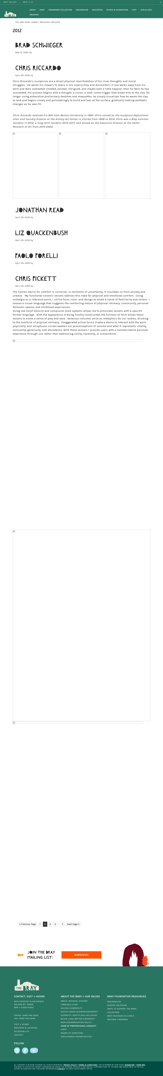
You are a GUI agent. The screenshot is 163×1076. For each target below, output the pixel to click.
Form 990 (141, 1065)
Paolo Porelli (36, 256)
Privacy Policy (70, 1065)
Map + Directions (24, 1007)
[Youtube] (34, 1049)
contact (61, 1069)
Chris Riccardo (38, 68)
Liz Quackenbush (41, 233)
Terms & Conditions (87, 1065)
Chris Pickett (36, 279)
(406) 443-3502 (30, 1015)
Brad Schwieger (39, 45)
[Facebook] (25, 1049)
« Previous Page (27, 925)
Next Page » (73, 925)
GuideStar (129, 1065)
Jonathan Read (39, 210)
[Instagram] (17, 1049)
